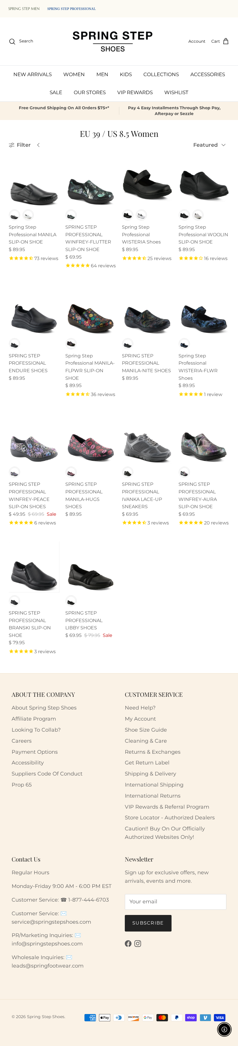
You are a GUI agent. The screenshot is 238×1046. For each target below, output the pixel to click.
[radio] (14, 215)
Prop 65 (22, 785)
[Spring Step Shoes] (113, 41)
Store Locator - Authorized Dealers (170, 817)
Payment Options (35, 752)
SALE (56, 92)
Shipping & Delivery (150, 774)
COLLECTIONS (161, 74)
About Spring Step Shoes (44, 708)
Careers (22, 741)
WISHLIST (176, 92)
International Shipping (154, 785)
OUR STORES (90, 92)
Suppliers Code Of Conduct (47, 774)
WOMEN (74, 74)
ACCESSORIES (207, 74)
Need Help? (140, 708)
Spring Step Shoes (45, 1016)
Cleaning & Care (146, 741)
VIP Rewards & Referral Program (167, 807)
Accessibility (28, 763)
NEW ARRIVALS (32, 74)
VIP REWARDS (135, 92)
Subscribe (148, 923)
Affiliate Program (34, 719)
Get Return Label (147, 763)
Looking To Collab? (36, 730)
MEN (102, 74)
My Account (140, 719)
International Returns (153, 796)
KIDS (126, 74)
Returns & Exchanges (153, 752)
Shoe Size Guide (146, 730)
